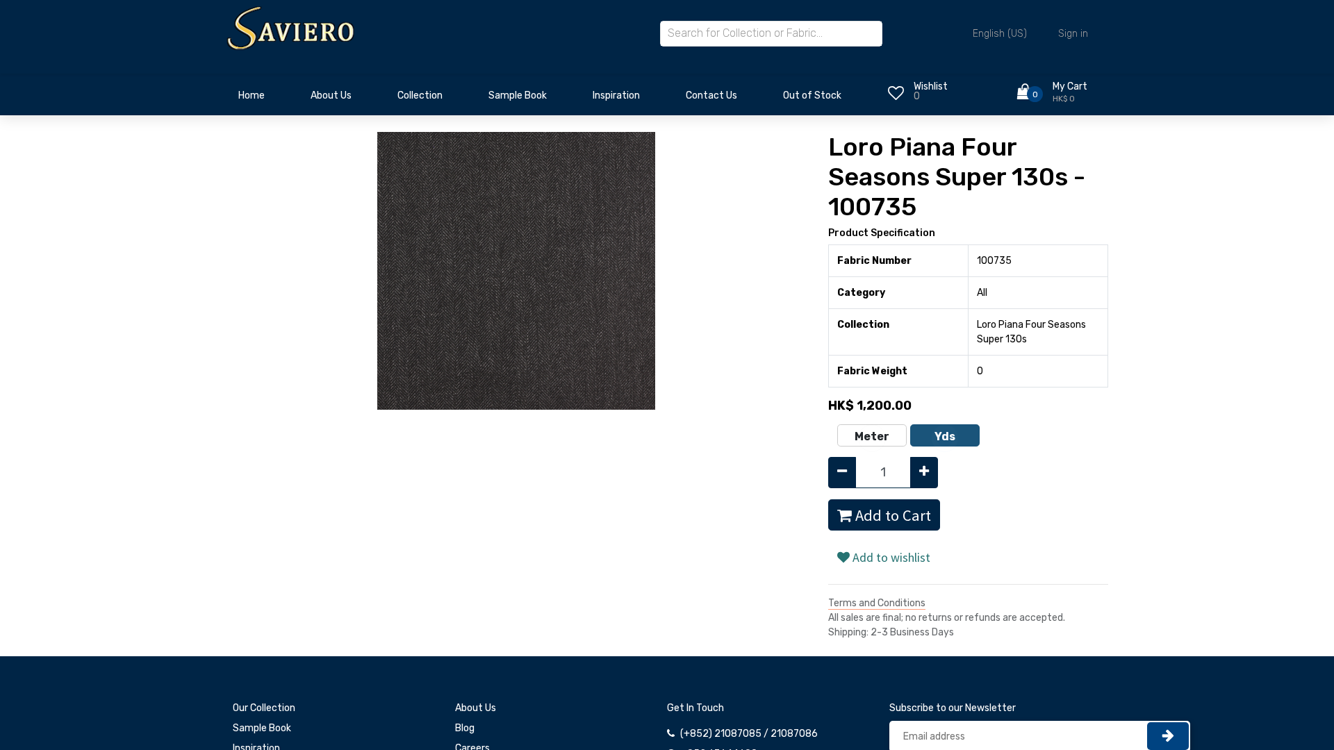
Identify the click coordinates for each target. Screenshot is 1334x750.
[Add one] (924, 472)
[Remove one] (842, 472)
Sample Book (262, 728)
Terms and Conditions (876, 603)
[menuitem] (251, 99)
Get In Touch (695, 708)
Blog (465, 728)
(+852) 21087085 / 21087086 (749, 734)
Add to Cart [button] (891, 515)
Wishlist (931, 86)
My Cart (1070, 86)
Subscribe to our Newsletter (952, 708)
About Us (475, 708)
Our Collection (264, 708)
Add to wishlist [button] (890, 557)
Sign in (1073, 34)
